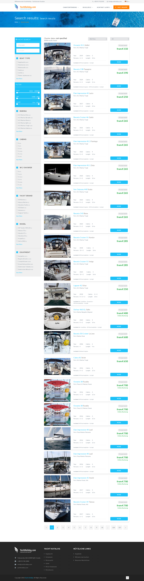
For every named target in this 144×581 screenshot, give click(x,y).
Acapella (21, 238)
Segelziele (87, 7)
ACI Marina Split (24, 123)
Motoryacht (23, 67)
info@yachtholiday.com (115, 1)
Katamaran (23, 65)
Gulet (21, 70)
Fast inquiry (122, 7)
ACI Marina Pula (24, 115)
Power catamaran (25, 75)
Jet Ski (21, 73)
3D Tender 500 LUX (25, 228)
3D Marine (22, 199)
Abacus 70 (22, 230)
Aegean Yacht (23, 213)
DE (127, 1)
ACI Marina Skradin (25, 117)
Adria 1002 (22, 241)
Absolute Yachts (24, 205)
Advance (21, 210)
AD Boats (22, 207)
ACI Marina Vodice (25, 128)
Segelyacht (23, 62)
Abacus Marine (23, 202)
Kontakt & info (103, 7)
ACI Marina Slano (24, 120)
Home (16, 22)
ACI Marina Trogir (25, 125)
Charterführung (70, 7)
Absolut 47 (22, 233)
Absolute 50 (22, 236)
